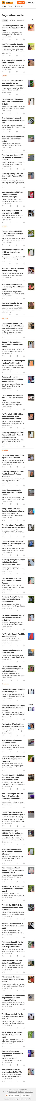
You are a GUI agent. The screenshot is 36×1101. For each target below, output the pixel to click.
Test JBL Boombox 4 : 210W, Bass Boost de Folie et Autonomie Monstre (13, 777)
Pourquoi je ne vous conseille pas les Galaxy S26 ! (13, 690)
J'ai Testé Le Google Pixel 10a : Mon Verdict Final (13, 635)
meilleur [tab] (12, 20)
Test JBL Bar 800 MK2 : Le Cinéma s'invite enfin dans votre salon (12, 907)
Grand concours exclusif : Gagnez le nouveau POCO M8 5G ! (13, 120)
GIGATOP (9, 37)
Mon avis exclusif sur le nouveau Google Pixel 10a (12, 1071)
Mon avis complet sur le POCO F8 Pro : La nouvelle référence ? (12, 851)
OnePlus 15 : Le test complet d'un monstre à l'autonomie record (13, 888)
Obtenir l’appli (26, 1095)
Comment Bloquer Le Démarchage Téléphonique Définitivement (12, 379)
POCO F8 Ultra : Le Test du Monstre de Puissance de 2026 (12, 1035)
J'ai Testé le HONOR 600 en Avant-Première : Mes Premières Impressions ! (12, 416)
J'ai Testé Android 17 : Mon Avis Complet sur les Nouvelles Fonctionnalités (12, 83)
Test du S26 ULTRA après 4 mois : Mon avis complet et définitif (12, 101)
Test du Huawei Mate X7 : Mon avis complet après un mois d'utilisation (12, 669)
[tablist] (13, 20)
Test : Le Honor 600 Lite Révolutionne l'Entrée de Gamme (11, 580)
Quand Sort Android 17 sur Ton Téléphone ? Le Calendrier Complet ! (12, 194)
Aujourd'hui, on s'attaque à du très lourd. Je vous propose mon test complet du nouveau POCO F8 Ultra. (13, 1041)
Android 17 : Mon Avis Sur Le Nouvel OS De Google (13, 269)
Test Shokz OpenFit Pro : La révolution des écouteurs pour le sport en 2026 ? (12, 944)
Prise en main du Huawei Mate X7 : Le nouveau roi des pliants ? (13, 979)
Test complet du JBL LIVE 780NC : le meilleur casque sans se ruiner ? (12, 233)
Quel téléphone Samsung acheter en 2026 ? (12, 741)
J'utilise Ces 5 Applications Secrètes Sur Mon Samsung (13, 725)
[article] (18, 32)
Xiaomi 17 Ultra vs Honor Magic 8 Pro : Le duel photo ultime (12, 344)
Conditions (21, 1092)
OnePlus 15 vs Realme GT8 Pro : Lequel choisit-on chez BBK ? (13, 926)
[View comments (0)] (10, 39)
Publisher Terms (23, 1089)
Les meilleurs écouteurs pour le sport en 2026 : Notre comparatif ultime (13, 997)
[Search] (32, 20)
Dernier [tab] (5, 20)
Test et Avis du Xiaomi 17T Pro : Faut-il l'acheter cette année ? (12, 157)
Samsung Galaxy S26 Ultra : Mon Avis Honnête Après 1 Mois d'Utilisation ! (13, 435)
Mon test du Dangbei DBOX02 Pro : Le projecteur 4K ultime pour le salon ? (12, 833)
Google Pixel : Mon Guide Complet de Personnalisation (13, 510)
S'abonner (21, 3)
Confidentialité (13, 1092)
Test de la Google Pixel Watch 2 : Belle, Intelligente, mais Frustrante (13, 759)
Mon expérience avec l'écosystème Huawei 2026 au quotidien (12, 1053)
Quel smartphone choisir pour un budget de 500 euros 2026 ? (13, 287)
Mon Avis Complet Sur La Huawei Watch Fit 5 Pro (12, 304)
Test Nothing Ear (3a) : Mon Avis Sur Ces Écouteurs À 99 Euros (13, 28)
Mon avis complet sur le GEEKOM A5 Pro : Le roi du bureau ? (12, 492)
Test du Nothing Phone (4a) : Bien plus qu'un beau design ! (13, 526)
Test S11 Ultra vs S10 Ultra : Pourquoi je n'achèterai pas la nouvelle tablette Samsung (13, 814)
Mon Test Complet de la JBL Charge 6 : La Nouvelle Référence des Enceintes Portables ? (13, 796)
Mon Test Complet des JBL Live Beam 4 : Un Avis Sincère (13, 45)
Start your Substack (13, 1095)
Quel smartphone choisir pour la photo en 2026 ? (12, 212)
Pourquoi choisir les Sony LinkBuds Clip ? (12, 651)
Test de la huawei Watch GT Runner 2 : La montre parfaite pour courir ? (13, 543)
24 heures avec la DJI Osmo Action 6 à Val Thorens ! (13, 962)
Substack (7, 1099)
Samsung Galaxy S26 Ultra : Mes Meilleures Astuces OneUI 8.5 (13, 474)
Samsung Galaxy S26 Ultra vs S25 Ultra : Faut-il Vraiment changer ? (13, 708)
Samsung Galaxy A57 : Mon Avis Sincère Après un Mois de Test (12, 176)
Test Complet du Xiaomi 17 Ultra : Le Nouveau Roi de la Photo (12, 398)
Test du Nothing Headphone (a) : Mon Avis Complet (13, 456)
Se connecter (30, 3)
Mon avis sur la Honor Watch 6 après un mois (13, 61)
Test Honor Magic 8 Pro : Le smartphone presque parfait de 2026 (13, 1016)
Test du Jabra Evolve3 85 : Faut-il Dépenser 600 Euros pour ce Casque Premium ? (13, 326)
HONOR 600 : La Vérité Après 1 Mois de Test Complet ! (13, 362)
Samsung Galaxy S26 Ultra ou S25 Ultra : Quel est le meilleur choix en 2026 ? (13, 562)
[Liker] (3, 39)
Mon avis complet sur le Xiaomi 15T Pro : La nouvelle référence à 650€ (13, 870)
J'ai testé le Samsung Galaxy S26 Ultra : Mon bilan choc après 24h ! (13, 617)
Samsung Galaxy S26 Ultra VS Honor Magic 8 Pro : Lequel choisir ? (12, 599)
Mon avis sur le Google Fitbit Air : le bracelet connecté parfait (13, 139)
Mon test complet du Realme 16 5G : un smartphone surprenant (13, 252)
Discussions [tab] (20, 20)
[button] (3, 6)
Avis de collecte (29, 1092)
